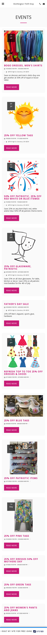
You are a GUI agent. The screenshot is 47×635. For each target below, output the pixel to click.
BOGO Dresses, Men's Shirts (23, 65)
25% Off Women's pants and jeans (20, 609)
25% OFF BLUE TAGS (16, 420)
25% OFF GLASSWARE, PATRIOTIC (17, 267)
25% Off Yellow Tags (18, 135)
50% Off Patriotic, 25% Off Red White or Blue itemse (23, 197)
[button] (3, 3)
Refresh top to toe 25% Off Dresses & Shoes (23, 373)
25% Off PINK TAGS (16, 535)
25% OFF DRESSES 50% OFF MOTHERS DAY (21, 560)
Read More (11, 87)
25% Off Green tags (17, 584)
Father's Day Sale (16, 304)
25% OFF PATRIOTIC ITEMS (21, 478)
